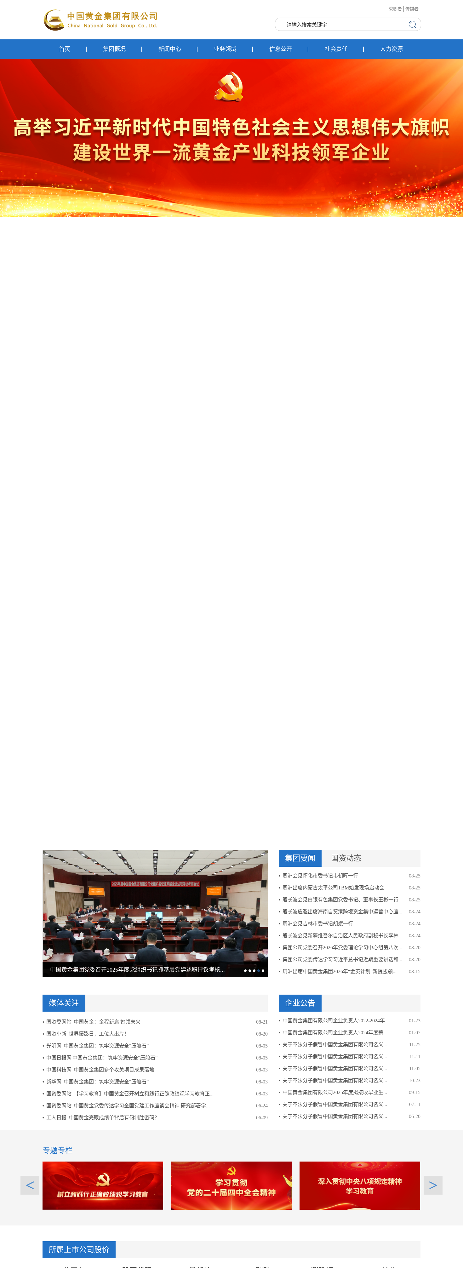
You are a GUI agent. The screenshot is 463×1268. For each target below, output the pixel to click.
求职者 (395, 9)
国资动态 (346, 858)
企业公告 (300, 1003)
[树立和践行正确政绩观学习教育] (103, 1185)
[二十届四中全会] (231, 1185)
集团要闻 (300, 858)
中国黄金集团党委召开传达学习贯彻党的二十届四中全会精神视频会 (135, 970)
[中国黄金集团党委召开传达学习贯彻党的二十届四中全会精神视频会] (155, 913)
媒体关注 (64, 1003)
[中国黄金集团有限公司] (101, 19)
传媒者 (412, 9)
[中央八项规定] (360, 1185)
